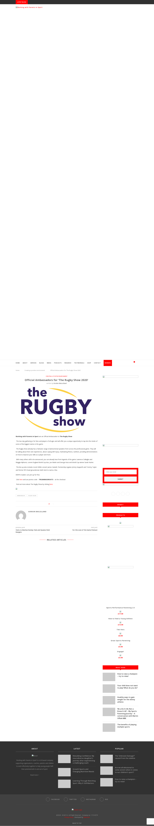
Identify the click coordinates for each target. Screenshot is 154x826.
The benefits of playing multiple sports (126, 725)
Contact (97, 363)
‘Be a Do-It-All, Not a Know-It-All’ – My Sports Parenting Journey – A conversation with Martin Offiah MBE (127, 713)
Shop (89, 363)
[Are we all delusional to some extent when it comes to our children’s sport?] (106, 770)
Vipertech (86, 817)
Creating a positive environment (35, 370)
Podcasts (58, 363)
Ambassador (21, 495)
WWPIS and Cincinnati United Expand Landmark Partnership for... (53, 2)
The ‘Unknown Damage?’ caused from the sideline (125, 757)
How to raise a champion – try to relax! (127, 675)
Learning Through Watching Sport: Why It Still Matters (84, 782)
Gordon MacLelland (60, 383)
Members (108, 363)
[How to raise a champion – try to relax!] (109, 677)
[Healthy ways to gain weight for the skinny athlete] (109, 700)
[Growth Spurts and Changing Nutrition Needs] (64, 772)
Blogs (41, 363)
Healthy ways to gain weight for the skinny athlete (126, 699)
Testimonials (79, 363)
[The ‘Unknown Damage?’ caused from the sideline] (106, 759)
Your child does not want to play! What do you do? (127, 686)
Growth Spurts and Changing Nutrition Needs (83, 770)
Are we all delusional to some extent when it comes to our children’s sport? (126, 769)
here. (51, 484)
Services (33, 363)
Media (49, 363)
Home (18, 363)
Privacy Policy (68, 817)
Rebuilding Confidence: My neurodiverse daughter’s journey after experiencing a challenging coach (84, 759)
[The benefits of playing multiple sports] (109, 727)
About (25, 363)
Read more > (34, 775)
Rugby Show (32, 495)
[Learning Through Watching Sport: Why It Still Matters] (64, 784)
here (21, 480)
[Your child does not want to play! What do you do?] (109, 688)
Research (68, 363)
